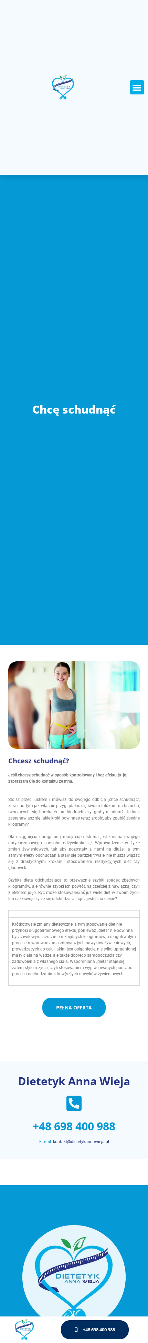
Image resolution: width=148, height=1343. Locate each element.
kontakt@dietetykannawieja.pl (81, 1141)
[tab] (74, 913)
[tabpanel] (74, 951)
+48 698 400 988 (74, 1126)
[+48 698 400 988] (74, 1103)
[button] (137, 87)
